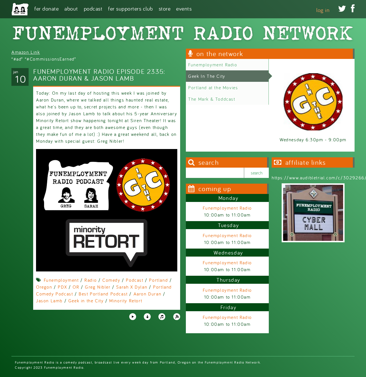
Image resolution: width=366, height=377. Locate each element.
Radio (90, 280)
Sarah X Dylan (131, 287)
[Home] (20, 9)
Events (184, 8)
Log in (322, 9)
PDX (62, 287)
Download (147, 316)
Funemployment (61, 280)
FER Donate (46, 8)
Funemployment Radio (212, 65)
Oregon (44, 287)
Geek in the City (86, 300)
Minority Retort (125, 300)
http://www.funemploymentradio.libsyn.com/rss (176, 316)
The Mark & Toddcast (211, 99)
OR (76, 287)
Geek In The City (206, 76)
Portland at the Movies (213, 87)
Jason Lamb (49, 300)
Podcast (93, 8)
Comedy (111, 280)
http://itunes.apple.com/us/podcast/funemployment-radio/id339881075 (161, 316)
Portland (158, 280)
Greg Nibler (98, 287)
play (132, 316)
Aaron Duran (148, 294)
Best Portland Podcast (103, 294)
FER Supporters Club (130, 8)
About (71, 8)
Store (165, 8)
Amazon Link (25, 52)
